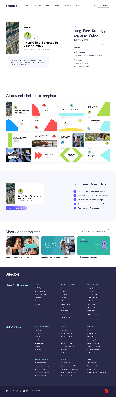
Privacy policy (92, 369)
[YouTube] (7, 391)
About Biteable (92, 363)
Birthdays (64, 291)
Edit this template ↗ (16, 208)
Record (37, 336)
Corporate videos (67, 340)
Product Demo (92, 333)
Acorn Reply (91, 304)
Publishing (38, 346)
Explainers (77, 26)
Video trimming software (69, 372)
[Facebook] (10, 391)
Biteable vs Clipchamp (42, 366)
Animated (64, 288)
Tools (47, 6)
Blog (88, 330)
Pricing (78, 6)
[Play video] (34, 38)
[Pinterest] (24, 391)
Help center (91, 336)
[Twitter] (13, 391)
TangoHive (90, 291)
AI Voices (64, 353)
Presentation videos (67, 346)
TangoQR (90, 288)
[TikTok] (17, 391)
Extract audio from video (69, 369)
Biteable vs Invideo (41, 369)
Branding (38, 330)
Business (64, 294)
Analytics (38, 350)
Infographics (65, 301)
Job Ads (64, 307)
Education (38, 301)
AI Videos (64, 350)
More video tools (66, 376)
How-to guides (92, 340)
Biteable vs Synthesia (42, 372)
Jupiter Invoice (92, 294)
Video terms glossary (94, 346)
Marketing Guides (93, 343)
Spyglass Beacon (93, 314)
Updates (64, 314)
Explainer (64, 298)
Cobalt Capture (92, 301)
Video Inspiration (93, 353)
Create (28, 6)
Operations (38, 298)
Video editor (39, 333)
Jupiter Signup (92, 298)
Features (57, 6)
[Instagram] (27, 391)
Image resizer (65, 363)
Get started (104, 6)
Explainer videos (66, 343)
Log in (93, 6)
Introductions (65, 304)
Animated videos (66, 336)
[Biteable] (11, 6)
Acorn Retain (91, 307)
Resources (68, 6)
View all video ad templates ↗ (96, 232)
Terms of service (92, 366)
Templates (38, 6)
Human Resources (41, 294)
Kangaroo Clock (92, 311)
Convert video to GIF (68, 366)
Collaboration (39, 343)
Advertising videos (67, 330)
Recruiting (38, 304)
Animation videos (66, 333)
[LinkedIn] (20, 391)
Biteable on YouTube (94, 350)
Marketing (38, 288)
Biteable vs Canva (40, 363)
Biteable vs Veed (40, 376)
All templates (65, 317)
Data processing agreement (96, 372)
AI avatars (38, 353)
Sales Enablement (40, 291)
